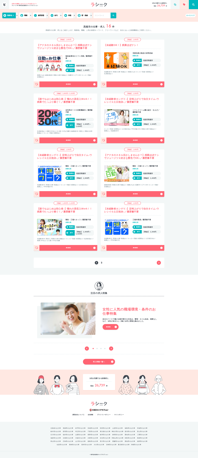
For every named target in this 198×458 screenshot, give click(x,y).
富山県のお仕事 (142, 431)
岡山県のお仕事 (56, 441)
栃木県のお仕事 (56, 431)
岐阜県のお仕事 (105, 434)
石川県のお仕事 (56, 434)
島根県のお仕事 (142, 438)
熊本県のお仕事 (86, 444)
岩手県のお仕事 (80, 428)
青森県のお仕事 (68, 428)
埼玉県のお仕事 (80, 431)
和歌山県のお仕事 (117, 438)
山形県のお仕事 (117, 428)
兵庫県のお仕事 (93, 438)
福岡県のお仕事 (142, 441)
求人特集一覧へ (99, 362)
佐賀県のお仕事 (62, 444)
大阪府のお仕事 (80, 438)
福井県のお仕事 (68, 434)
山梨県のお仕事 (80, 434)
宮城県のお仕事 (93, 428)
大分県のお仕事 (99, 444)
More (68, 84)
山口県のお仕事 (80, 441)
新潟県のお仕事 (130, 431)
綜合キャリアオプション (99, 410)
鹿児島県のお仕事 (124, 444)
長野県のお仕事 (93, 434)
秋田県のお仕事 (105, 428)
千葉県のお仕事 (93, 431)
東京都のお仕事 (105, 431)
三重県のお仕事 (142, 434)
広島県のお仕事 (68, 441)
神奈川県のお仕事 (117, 431)
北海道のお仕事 (56, 428)
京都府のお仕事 (68, 438)
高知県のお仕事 (130, 441)
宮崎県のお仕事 (111, 444)
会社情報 (90, 414)
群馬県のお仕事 (68, 431)
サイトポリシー (119, 414)
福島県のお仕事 (130, 428)
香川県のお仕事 (105, 441)
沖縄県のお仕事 (136, 444)
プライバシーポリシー (104, 414)
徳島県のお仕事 (93, 441)
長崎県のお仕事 (74, 444)
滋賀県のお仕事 (56, 438)
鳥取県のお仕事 (130, 438)
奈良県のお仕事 (105, 438)
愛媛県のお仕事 (117, 441)
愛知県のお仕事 (130, 434)
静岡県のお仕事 (117, 434)
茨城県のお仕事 (142, 428)
